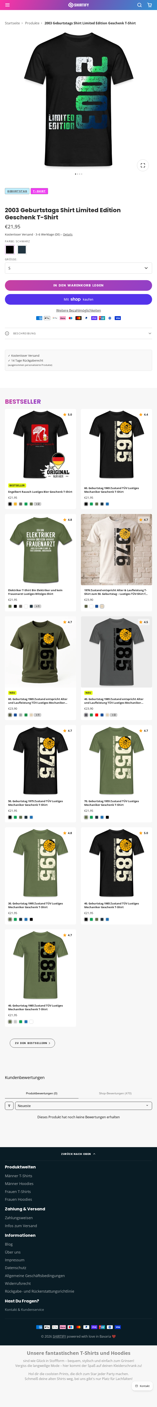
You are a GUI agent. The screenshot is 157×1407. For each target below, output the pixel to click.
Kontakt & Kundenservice (24, 1309)
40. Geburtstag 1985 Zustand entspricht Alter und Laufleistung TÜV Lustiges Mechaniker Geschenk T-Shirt (116, 668)
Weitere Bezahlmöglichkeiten (78, 310)
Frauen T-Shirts (18, 1191)
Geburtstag (17, 191)
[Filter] (9, 1106)
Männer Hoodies (19, 1183)
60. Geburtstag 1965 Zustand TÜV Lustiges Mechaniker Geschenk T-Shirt (116, 459)
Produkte (32, 23)
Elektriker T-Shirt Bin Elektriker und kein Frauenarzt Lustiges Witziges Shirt (40, 562)
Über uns (13, 1252)
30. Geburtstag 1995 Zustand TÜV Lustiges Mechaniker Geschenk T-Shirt (40, 875)
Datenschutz (15, 1267)
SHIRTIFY (59, 1336)
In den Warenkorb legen (78, 285)
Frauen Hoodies (18, 1199)
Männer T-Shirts (18, 1175)
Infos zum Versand (21, 1225)
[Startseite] (78, 5)
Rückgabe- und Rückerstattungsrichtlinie (39, 1291)
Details (68, 234)
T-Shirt (39, 191)
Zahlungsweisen (19, 1217)
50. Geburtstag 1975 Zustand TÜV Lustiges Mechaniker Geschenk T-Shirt (40, 773)
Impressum (15, 1259)
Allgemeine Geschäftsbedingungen (35, 1275)
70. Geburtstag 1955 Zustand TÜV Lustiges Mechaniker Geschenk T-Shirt (116, 773)
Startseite (12, 23)
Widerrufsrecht (18, 1283)
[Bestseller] (32, 1043)
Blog (9, 1244)
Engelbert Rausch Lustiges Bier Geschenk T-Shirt (40, 459)
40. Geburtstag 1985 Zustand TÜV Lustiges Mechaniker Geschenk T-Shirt (116, 875)
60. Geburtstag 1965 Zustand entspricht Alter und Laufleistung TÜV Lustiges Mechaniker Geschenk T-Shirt (40, 668)
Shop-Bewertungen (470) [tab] (115, 1093)
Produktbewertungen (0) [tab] (41, 1093)
